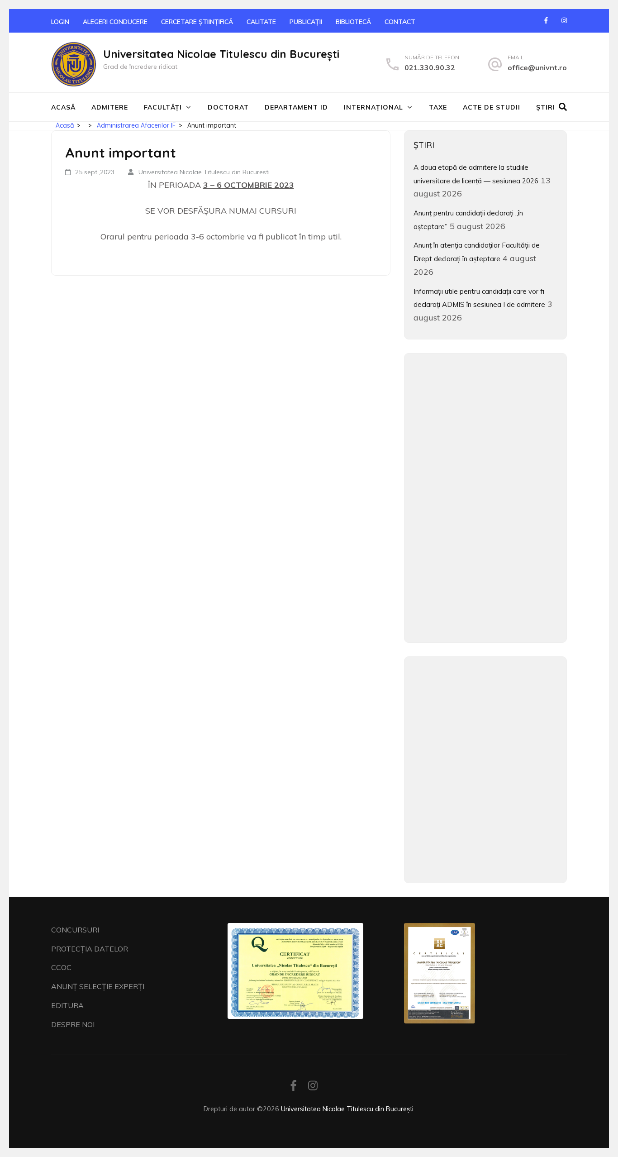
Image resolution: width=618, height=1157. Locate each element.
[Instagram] (564, 20)
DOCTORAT (228, 107)
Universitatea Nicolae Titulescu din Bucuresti (204, 172)
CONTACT (400, 22)
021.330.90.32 (429, 67)
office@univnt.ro (537, 67)
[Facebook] (546, 20)
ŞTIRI (545, 107)
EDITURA (67, 1005)
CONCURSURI (75, 929)
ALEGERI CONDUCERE (115, 22)
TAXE (438, 107)
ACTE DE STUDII (491, 107)
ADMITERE (109, 107)
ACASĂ (63, 107)
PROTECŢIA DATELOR (89, 948)
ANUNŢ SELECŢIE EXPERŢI (97, 986)
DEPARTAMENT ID (296, 107)
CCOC (61, 967)
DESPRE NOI (73, 1024)
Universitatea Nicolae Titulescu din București (221, 54)
